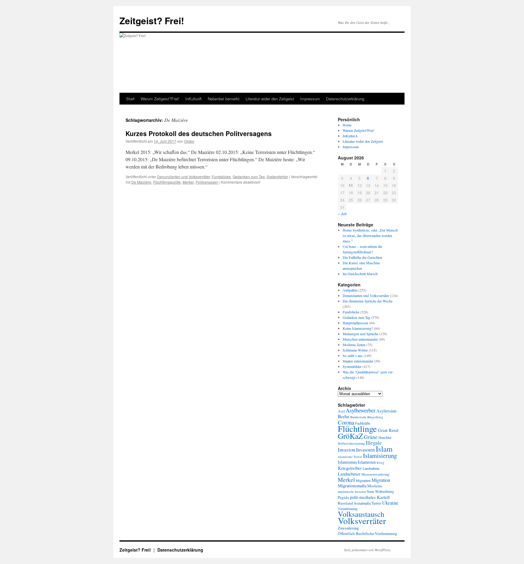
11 (351, 185)
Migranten (363, 480)
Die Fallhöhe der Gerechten (362, 257)
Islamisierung (380, 455)
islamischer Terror (350, 457)
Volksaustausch (361, 514)
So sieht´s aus (353, 355)
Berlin (343, 416)
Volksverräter (362, 520)
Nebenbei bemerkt (224, 99)
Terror (376, 503)
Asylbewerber (360, 410)
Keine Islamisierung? (358, 328)
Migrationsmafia (352, 486)
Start (130, 99)
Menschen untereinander (360, 339)
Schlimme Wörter (355, 350)
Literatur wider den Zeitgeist (270, 99)
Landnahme (371, 468)
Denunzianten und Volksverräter (183, 176)
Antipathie (350, 290)
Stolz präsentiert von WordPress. (367, 549)
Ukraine (390, 502)
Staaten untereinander (358, 361)
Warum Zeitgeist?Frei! (160, 99)
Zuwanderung (348, 528)
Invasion (346, 449)
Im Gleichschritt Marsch (360, 273)
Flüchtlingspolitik (167, 182)
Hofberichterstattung (351, 443)
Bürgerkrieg (375, 417)
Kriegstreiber (350, 468)
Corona (346, 422)
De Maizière (141, 182)
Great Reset (388, 430)
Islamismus (347, 462)
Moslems (374, 486)
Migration (380, 480)
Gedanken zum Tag (249, 176)
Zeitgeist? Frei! (151, 20)
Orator (189, 141)
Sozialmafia (362, 503)
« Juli (342, 213)
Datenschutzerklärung (345, 99)
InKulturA (193, 99)
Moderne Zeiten (354, 344)
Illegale (374, 442)
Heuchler (384, 437)
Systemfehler (277, 176)
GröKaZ (350, 436)
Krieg (380, 462)
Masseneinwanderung (375, 474)
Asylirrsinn (386, 411)
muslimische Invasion (352, 491)
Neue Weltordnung (380, 491)
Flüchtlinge (357, 428)
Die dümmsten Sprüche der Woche (367, 301)
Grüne (371, 436)
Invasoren (365, 449)
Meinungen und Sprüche (360, 333)
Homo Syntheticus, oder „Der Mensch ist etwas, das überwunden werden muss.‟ (370, 235)
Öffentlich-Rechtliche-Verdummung (367, 533)
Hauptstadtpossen (355, 322)
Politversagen (207, 182)
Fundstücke (221, 176)
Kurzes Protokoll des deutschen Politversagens (199, 133)
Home (347, 124)
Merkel (188, 182)
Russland (345, 503)
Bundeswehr (358, 417)
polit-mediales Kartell (370, 497)
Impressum (310, 99)
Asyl (341, 411)
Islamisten (367, 462)
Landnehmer (349, 474)
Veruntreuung (348, 508)
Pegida (343, 497)
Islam (384, 449)
